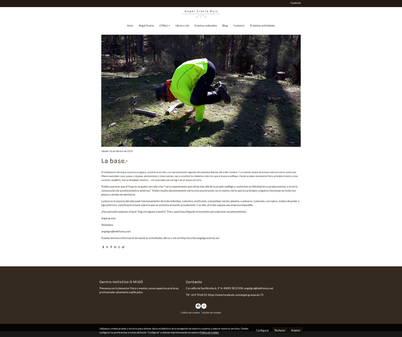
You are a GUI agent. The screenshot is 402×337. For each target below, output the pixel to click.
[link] (201, 14)
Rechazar (279, 330)
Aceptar (296, 330)
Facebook (296, 3)
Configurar (262, 330)
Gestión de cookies (211, 312)
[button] (165, 25)
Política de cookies (190, 312)
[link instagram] (203, 305)
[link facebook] (198, 305)
